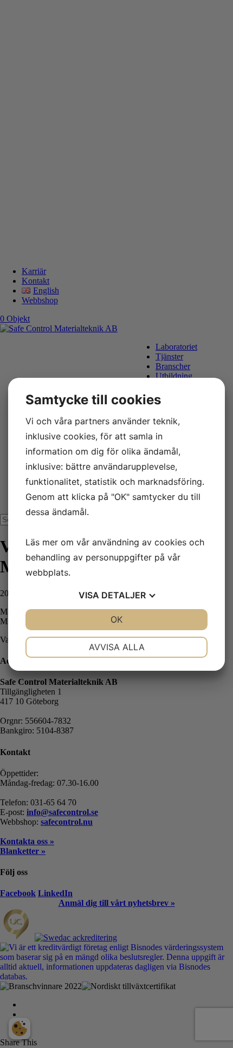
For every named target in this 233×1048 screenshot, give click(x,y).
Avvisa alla (117, 647)
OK (116, 619)
